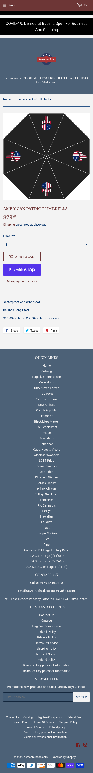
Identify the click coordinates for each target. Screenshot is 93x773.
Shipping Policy (46, 648)
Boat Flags (46, 438)
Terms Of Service (46, 643)
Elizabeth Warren (46, 477)
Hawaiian (46, 516)
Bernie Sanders (47, 466)
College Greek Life (46, 494)
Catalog (46, 371)
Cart (86, 5)
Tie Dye (46, 511)
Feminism (46, 500)
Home (7, 99)
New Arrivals (46, 404)
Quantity (9, 236)
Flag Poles (46, 393)
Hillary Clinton (46, 488)
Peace (46, 432)
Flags (46, 527)
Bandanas (46, 444)
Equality (46, 522)
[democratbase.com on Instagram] (85, 745)
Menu (12, 5)
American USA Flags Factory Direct (46, 550)
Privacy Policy (46, 637)
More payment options (22, 281)
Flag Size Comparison (46, 377)
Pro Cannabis (46, 505)
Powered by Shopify (63, 757)
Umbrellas (46, 416)
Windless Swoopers (46, 455)
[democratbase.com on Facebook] (78, 745)
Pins (47, 544)
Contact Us (46, 615)
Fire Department (46, 427)
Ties (46, 539)
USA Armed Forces (46, 388)
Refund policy (46, 659)
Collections (46, 382)
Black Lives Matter (46, 421)
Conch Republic (46, 410)
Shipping (9, 224)
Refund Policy (46, 632)
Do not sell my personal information (46, 665)
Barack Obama (47, 483)
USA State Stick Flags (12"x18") (46, 567)
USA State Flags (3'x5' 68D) (47, 556)
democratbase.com (36, 757)
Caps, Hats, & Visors (46, 449)
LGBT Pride (46, 460)
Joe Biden (46, 472)
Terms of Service (47, 654)
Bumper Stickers (47, 533)
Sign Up (81, 697)
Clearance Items (46, 399)
